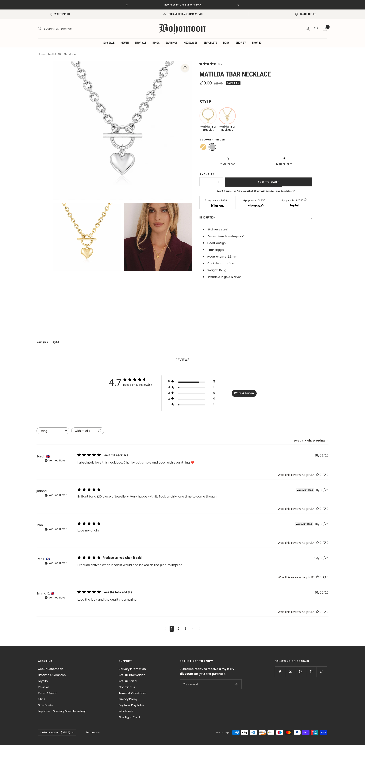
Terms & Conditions (133, 693)
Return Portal (128, 681)
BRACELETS (210, 42)
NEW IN (125, 42)
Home (42, 54)
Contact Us (127, 687)
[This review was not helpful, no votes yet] (324, 474)
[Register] (236, 684)
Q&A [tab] (56, 342)
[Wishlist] (316, 28)
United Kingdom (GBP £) (55, 732)
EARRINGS (172, 42)
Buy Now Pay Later (131, 705)
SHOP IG (257, 42)
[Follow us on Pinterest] (311, 671)
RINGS (156, 42)
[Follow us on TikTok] (322, 671)
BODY (226, 42)
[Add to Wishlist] (185, 68)
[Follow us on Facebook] (280, 671)
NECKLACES (191, 42)
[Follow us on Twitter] (290, 671)
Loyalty (43, 681)
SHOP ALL (140, 42)
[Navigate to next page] (199, 629)
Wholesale (126, 711)
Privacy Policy (128, 699)
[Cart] (324, 28)
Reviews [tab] (42, 342)
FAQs (41, 699)
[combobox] (52, 430)
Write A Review (244, 393)
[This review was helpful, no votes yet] (317, 474)
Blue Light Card (129, 717)
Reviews (43, 687)
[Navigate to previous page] (165, 629)
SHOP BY (241, 42)
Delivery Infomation (132, 669)
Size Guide (45, 705)
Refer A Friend (47, 693)
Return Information (132, 675)
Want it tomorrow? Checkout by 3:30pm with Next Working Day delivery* (256, 191)
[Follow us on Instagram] (301, 671)
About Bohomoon (50, 669)
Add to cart (268, 182)
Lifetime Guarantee (52, 675)
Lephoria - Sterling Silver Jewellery (62, 711)
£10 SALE (108, 42)
